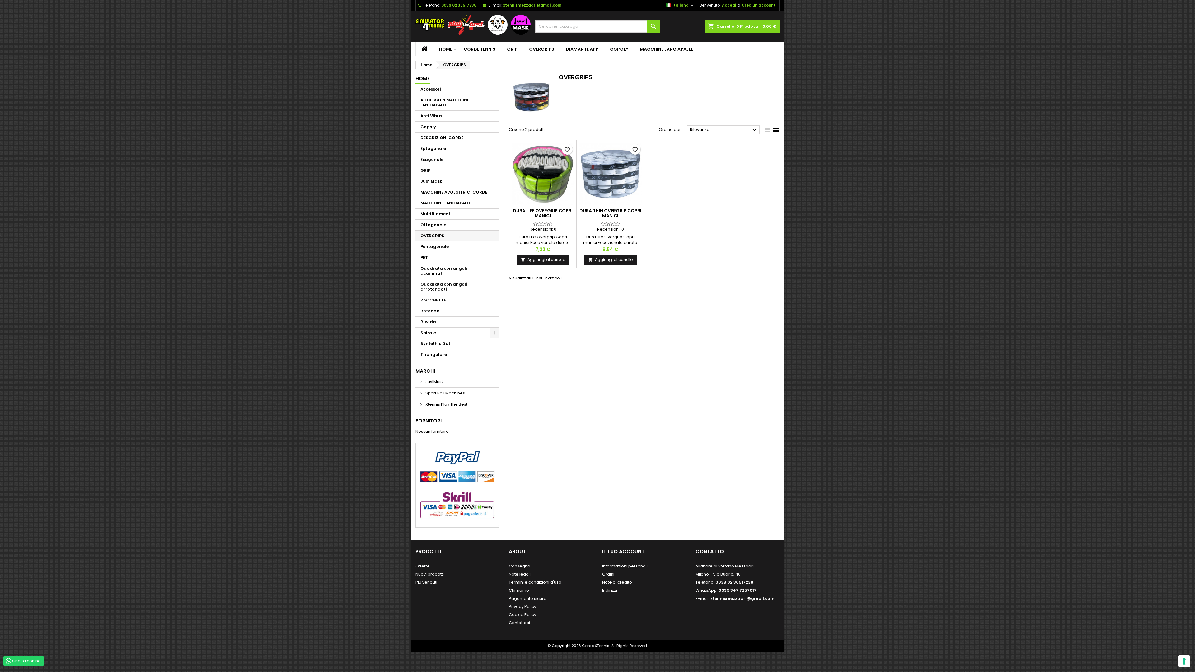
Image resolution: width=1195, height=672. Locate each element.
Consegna (519, 566)
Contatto (710, 551)
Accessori (430, 89)
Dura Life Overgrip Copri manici (543, 213)
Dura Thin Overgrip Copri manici (610, 213)
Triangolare (433, 354)
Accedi (729, 5)
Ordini (608, 574)
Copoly (619, 49)
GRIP (512, 49)
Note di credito (617, 582)
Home (445, 49)
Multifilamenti (436, 214)
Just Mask (431, 181)
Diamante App (582, 49)
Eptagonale (433, 149)
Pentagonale (434, 247)
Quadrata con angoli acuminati (443, 270)
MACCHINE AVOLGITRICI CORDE (453, 192)
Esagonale (431, 159)
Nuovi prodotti (429, 574)
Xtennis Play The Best (445, 404)
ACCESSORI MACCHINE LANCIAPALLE (444, 102)
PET (424, 257)
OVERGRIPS (541, 49)
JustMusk (434, 382)
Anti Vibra (431, 116)
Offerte (422, 566)
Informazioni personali (625, 566)
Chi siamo (519, 590)
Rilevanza (724, 130)
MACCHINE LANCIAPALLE (666, 49)
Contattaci (519, 623)
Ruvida (428, 322)
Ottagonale (433, 225)
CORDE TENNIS (479, 49)
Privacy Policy (522, 606)
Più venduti (426, 582)
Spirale (428, 333)
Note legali (520, 574)
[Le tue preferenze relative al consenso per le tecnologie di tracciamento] (1184, 661)
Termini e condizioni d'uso (535, 582)
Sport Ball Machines (444, 393)
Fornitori (428, 420)
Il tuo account (623, 551)
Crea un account (759, 5)
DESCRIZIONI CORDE (441, 138)
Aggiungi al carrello (543, 259)
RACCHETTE (433, 300)
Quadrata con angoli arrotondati (443, 286)
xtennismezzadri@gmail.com (532, 5)
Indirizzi (609, 590)
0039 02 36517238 (458, 5)
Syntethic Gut (435, 344)
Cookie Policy (522, 615)
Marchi (425, 371)
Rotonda (430, 311)
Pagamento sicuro (527, 598)
